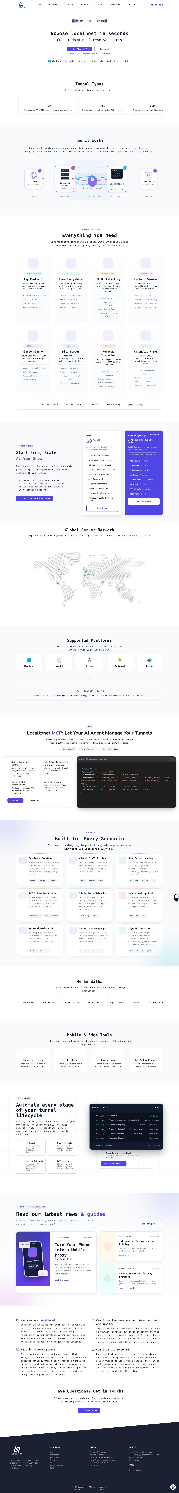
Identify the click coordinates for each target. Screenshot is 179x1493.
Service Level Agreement (102, 1457)
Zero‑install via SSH (91, 691)
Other (127, 61)
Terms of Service (98, 1452)
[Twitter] (12, 1474)
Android (99, 61)
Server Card (34, 800)
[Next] (163, 104)
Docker (114, 61)
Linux (84, 61)
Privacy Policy (97, 1455)
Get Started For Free (35, 498)
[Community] (25, 1474)
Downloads (86, 5)
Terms (77, 1489)
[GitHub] (19, 1474)
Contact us (89, 1410)
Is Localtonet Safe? (99, 1463)
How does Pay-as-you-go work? (144, 455)
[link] (33, 288)
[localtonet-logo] (21, 4)
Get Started (144, 501)
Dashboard (54, 1455)
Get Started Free (80, 49)
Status (53, 1452)
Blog (100, 5)
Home (40, 5)
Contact (131, 5)
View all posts (149, 1224)
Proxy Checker (136, 1470)
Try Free (102, 508)
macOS (71, 61)
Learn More (14, 800)
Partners (94, 1465)
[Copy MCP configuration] (172, 759)
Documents (54, 5)
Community (115, 5)
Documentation (56, 1465)
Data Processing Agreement (103, 1460)
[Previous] (16, 104)
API (51, 1463)
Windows (56, 61)
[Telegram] (32, 1474)
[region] (126, 1127)
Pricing (70, 5)
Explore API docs (112, 1163)
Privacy (89, 1489)
